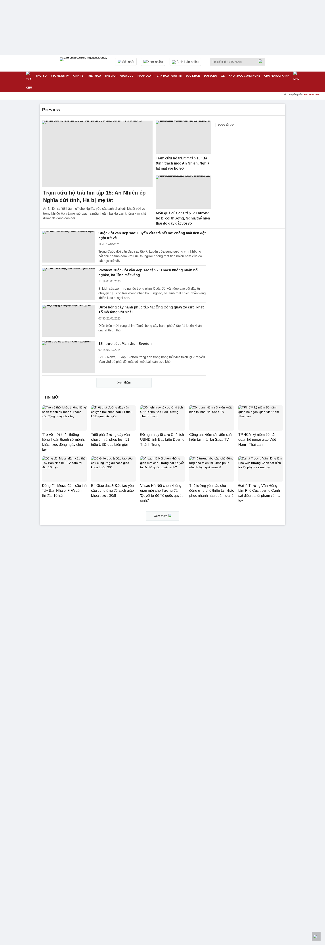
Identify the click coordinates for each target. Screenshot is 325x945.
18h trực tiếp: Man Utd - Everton (125, 344)
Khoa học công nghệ (244, 75)
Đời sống (210, 75)
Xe (223, 75)
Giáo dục (127, 75)
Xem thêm (124, 382)
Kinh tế (78, 75)
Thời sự (41, 75)
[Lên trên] (316, 936)
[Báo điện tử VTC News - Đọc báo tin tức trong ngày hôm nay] (84, 63)
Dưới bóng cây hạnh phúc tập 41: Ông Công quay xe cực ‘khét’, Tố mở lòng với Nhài (151, 309)
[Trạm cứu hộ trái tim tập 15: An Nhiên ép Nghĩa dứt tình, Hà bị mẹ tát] (97, 154)
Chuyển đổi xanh (276, 75)
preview (51, 109)
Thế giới (110, 75)
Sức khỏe (192, 75)
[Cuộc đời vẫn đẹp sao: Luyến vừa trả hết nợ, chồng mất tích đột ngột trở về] (68, 247)
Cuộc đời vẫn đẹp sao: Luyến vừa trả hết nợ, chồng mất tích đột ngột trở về (152, 235)
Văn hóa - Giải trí (169, 75)
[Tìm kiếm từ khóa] (261, 61)
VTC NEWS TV (60, 75)
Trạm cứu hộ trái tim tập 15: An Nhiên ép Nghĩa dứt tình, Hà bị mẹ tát (94, 196)
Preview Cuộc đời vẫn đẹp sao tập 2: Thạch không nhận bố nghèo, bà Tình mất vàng (148, 272)
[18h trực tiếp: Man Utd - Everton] (68, 357)
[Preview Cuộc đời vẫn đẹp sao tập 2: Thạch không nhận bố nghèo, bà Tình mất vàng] (68, 284)
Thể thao (94, 75)
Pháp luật (145, 75)
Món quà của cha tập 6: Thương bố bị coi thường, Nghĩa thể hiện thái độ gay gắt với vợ (183, 218)
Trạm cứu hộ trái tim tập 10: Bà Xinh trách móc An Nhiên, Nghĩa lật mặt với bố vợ (182, 163)
